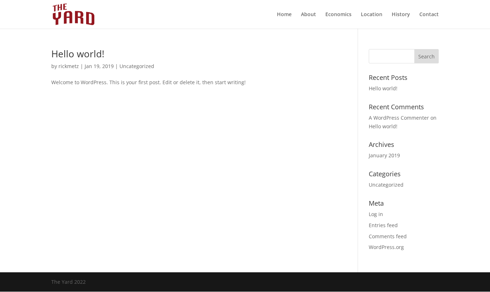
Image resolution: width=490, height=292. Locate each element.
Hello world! (77, 53)
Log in (376, 214)
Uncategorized (136, 66)
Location (371, 15)
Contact (429, 15)
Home (284, 15)
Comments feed (388, 236)
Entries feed (383, 225)
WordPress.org (386, 247)
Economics (338, 15)
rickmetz (68, 66)
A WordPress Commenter (399, 117)
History (401, 15)
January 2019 (384, 155)
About (308, 15)
